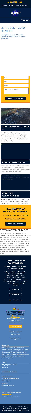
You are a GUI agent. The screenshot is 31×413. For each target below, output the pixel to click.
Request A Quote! (15, 98)
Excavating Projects (7, 376)
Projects (18, 5)
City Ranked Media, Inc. (23, 410)
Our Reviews (15, 295)
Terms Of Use (10, 408)
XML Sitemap (23, 408)
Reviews (4, 5)
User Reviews (15, 397)
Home (10, 300)
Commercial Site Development (10, 378)
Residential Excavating (8, 385)
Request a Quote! (15, 224)
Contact (11, 5)
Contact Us (15, 289)
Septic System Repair (12, 162)
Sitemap (17, 408)
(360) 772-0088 (15, 2)
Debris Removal (6, 381)
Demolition (5, 383)
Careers (24, 5)
